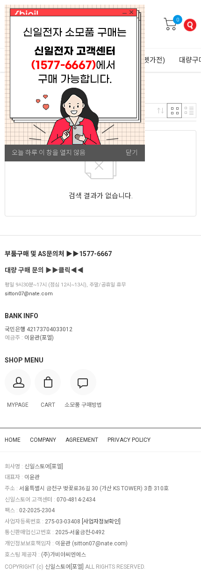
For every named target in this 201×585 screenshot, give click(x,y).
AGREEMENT (81, 440)
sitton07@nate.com (29, 294)
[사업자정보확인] (101, 521)
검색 (189, 24)
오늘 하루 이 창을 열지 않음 (49, 152)
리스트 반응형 (188, 110)
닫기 (132, 152)
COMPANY (43, 440)
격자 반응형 (174, 110)
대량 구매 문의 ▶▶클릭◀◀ (44, 270)
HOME (13, 440)
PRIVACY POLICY (129, 440)
